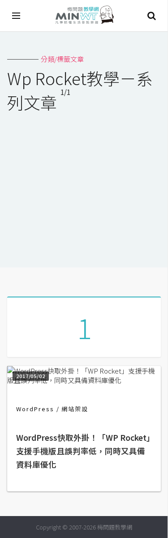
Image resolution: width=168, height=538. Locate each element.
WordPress (35, 409)
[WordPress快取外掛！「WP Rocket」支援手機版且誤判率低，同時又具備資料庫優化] (84, 380)
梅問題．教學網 (84, 16)
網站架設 (74, 409)
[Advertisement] (84, 184)
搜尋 (151, 15)
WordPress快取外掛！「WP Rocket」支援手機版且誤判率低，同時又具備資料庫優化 (83, 451)
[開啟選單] (16, 15)
